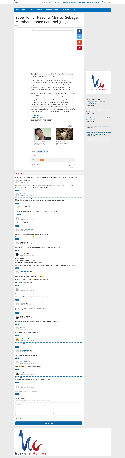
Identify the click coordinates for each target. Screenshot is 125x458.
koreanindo (41, 118)
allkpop (37, 115)
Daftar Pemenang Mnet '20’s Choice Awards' (98, 126)
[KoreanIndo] (16, 2)
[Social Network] (105, 2)
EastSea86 (23, 194)
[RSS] (42, 160)
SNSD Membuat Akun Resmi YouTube (67, 166)
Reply (17, 190)
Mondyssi (22, 218)
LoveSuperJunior (24, 271)
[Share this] (79, 31)
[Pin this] (79, 48)
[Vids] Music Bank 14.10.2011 (39, 165)
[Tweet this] (79, 36)
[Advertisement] (22, 57)
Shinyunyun (23, 361)
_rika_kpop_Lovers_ (25, 229)
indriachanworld (24, 339)
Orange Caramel (43, 151)
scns (21, 386)
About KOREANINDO (104, 144)
